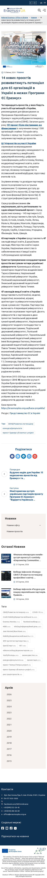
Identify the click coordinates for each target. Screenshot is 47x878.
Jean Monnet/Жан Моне (14, 631)
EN (45, 2)
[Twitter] (17, 456)
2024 (9, 706)
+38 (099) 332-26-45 (12, 807)
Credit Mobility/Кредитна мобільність (20, 617)
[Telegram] (29, 456)
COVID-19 (37, 612)
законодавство (29, 655)
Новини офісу (13, 525)
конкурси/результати (12, 428)
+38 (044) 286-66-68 (12, 811)
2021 (9, 724)
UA (41, 2)
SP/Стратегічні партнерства (16, 641)
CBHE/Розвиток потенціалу (20, 424)
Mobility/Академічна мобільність (18, 636)
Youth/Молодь (11, 655)
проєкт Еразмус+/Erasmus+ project (18, 433)
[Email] (34, 456)
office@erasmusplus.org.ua (15, 814)
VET (22, 646)
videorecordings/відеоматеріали (18, 650)
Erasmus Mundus (11, 622)
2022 (9, 718)
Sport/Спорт (9, 646)
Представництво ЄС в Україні (25, 413)
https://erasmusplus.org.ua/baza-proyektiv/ (23, 408)
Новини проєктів (15, 531)
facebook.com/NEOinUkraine (16, 804)
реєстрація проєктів (12, 674)
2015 (9, 761)
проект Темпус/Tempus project (17, 665)
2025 (9, 700)
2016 (9, 755)
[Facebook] (12, 456)
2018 (9, 743)
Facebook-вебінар (31, 622)
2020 (9, 731)
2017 (9, 749)
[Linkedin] (23, 456)
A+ (35, 3)
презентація (34, 660)
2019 (9, 737)
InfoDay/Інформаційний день (27, 627)
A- (31, 3)
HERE (7, 627)
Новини (20, 72)
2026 (9, 694)
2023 (9, 712)
